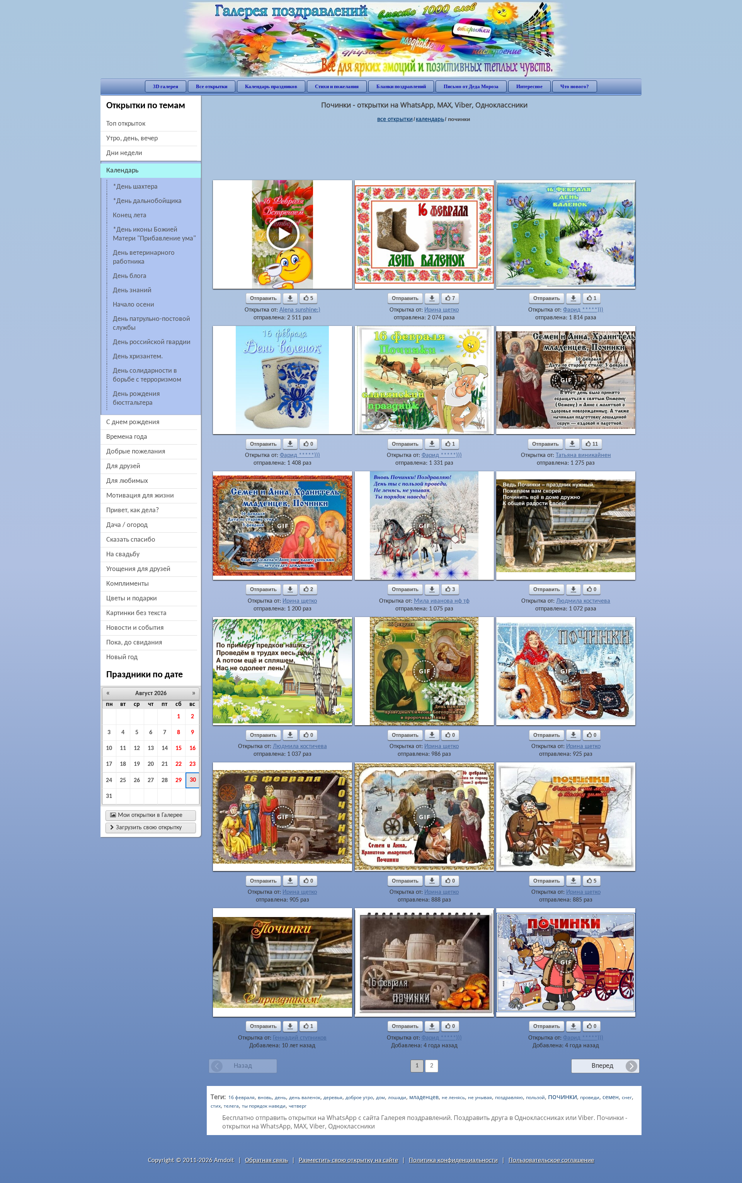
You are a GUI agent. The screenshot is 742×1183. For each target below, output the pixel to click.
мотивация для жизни (140, 495)
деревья (332, 1097)
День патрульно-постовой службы (151, 323)
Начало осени (133, 305)
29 (178, 780)
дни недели (124, 153)
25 (123, 780)
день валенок (304, 1097)
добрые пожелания (135, 451)
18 (123, 764)
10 (109, 748)
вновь (265, 1097)
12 (137, 748)
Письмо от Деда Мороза (471, 86)
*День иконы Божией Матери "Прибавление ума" (154, 234)
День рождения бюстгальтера (136, 398)
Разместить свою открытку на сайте (348, 1160)
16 (192, 748)
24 (109, 780)
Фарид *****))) (583, 310)
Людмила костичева (583, 601)
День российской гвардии (152, 342)
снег (627, 1097)
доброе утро (359, 1097)
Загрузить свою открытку (146, 828)
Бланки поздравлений (401, 86)
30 (193, 780)
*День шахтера (135, 187)
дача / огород (127, 525)
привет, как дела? (132, 510)
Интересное (529, 86)
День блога (129, 276)
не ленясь (453, 1097)
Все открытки (211, 86)
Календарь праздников (271, 86)
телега (231, 1106)
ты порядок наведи (264, 1106)
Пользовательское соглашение (551, 1160)
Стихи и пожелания (337, 86)
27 (151, 780)
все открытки (395, 119)
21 (165, 764)
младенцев (424, 1097)
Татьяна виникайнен (583, 455)
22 (178, 764)
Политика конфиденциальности (453, 1160)
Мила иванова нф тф (442, 601)
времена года (126, 437)
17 (109, 764)
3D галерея (165, 86)
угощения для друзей (138, 569)
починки (562, 1096)
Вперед (602, 1066)
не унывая (480, 1097)
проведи (589, 1097)
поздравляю (509, 1097)
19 (137, 764)
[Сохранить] (290, 298)
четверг (297, 1106)
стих (216, 1106)
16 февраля (241, 1097)
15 (178, 748)
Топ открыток (125, 124)
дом (380, 1097)
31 (109, 796)
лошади (397, 1097)
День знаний (132, 290)
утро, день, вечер (132, 138)
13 (151, 748)
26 (137, 780)
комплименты (127, 584)
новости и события (135, 628)
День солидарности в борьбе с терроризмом (147, 375)
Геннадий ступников (300, 1038)
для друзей (123, 466)
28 (165, 780)
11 (123, 748)
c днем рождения (133, 422)
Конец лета (129, 215)
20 (151, 764)
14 (165, 748)
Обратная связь (266, 1160)
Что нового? (574, 86)
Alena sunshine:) (299, 310)
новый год (122, 657)
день (280, 1097)
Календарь (430, 119)
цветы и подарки (131, 598)
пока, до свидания (134, 642)
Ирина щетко (441, 310)
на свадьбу (123, 554)
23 (192, 764)
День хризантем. (138, 356)
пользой (535, 1097)
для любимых (127, 481)
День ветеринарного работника (144, 257)
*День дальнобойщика (147, 201)
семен (610, 1097)
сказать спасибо (130, 540)
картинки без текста (136, 613)
